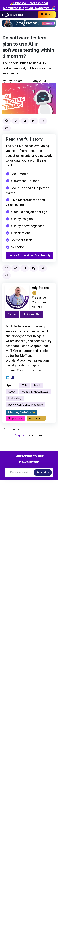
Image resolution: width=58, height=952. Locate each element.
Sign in (20, 435)
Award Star (34, 314)
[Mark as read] (15, 121)
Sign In (48, 14)
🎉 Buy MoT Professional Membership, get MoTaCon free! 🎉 (29, 5)
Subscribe (42, 472)
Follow (12, 314)
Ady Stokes (14, 81)
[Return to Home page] (13, 14)
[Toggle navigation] (34, 14)
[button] (6, 128)
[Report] (43, 121)
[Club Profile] (13, 377)
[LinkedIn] (8, 377)
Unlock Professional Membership (29, 255)
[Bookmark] (24, 121)
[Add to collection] (33, 121)
